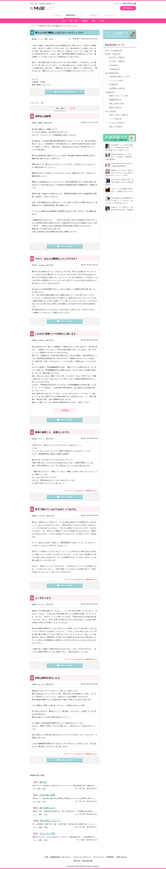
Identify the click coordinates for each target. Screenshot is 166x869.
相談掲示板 (42, 26)
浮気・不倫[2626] (113, 54)
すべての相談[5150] (114, 51)
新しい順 (59, 108)
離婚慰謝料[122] (115, 100)
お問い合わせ (109, 15)
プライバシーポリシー (82, 857)
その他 (101, 21)
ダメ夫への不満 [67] (116, 123)
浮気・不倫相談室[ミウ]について (58, 857)
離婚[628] (110, 92)
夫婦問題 (84, 21)
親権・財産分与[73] (116, 104)
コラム (83, 15)
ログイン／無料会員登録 (123, 3)
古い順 (72, 108)
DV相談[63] (113, 84)
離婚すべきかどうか (44, 85)
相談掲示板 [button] (70, 15)
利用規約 (110, 857)
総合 (63, 21)
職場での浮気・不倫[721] (118, 115)
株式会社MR (88, 861)
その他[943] (111, 111)
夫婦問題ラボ (94, 15)
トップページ (56, 15)
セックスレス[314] (116, 80)
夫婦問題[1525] (113, 73)
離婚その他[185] (115, 107)
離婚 (93, 21)
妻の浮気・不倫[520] (117, 57)
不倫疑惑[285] (114, 69)
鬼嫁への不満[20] (115, 127)
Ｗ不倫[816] (113, 65)
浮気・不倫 (73, 21)
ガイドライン (98, 857)
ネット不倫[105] (115, 119)
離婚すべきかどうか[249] (118, 96)
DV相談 (42, 82)
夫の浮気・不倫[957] (117, 61)
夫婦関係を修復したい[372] (119, 76)
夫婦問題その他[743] (117, 88)
